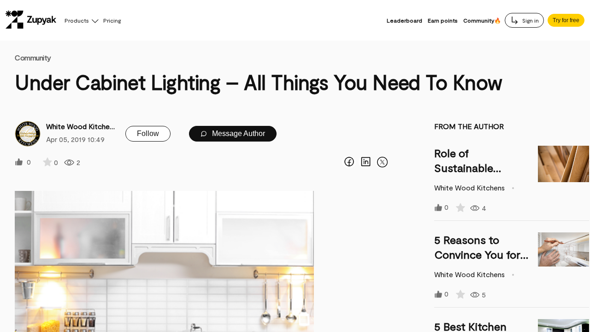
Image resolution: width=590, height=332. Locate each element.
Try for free (566, 20)
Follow (148, 133)
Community (33, 57)
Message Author (237, 133)
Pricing (112, 20)
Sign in (530, 20)
